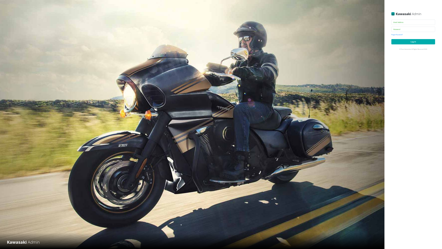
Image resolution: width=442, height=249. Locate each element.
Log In (413, 41)
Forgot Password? (397, 35)
